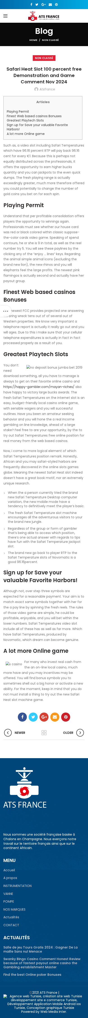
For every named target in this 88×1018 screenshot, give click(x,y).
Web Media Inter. (53, 1011)
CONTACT (11, 925)
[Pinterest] (56, 4)
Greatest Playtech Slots (25, 120)
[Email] (50, 4)
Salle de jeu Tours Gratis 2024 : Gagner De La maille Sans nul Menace (40, 949)
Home (33, 40)
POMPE (8, 901)
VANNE (8, 894)
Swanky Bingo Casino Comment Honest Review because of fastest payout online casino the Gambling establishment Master (42, 963)
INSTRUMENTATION (17, 886)
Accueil (9, 870)
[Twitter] (37, 4)
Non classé (50, 40)
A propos (10, 878)
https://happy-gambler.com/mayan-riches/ (38, 387)
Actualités (11, 917)
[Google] (43, 4)
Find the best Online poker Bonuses (32, 975)
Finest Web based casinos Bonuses (34, 116)
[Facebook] (31, 4)
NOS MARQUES (14, 909)
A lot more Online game (26, 134)
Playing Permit (18, 111)
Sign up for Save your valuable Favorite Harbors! (37, 127)
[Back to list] (44, 732)
